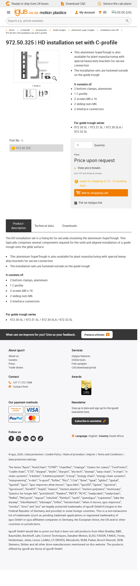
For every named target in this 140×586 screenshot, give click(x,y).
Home (12, 30)
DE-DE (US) (124, 12)
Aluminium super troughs (87, 30)
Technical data (44, 221)
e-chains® (26, 30)
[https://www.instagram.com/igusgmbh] (18, 434)
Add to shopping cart (92, 189)
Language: (86, 431)
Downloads (69, 221)
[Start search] (127, 21)
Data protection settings (22, 455)
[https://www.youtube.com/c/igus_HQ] (33, 434)
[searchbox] (66, 21)
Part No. (14, 136)
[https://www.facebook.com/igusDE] (11, 434)
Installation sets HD (115, 30)
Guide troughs (62, 30)
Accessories (43, 30)
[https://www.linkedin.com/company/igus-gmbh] (26, 434)
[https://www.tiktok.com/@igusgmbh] (40, 434)
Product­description (18, 221)
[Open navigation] (8, 12)
